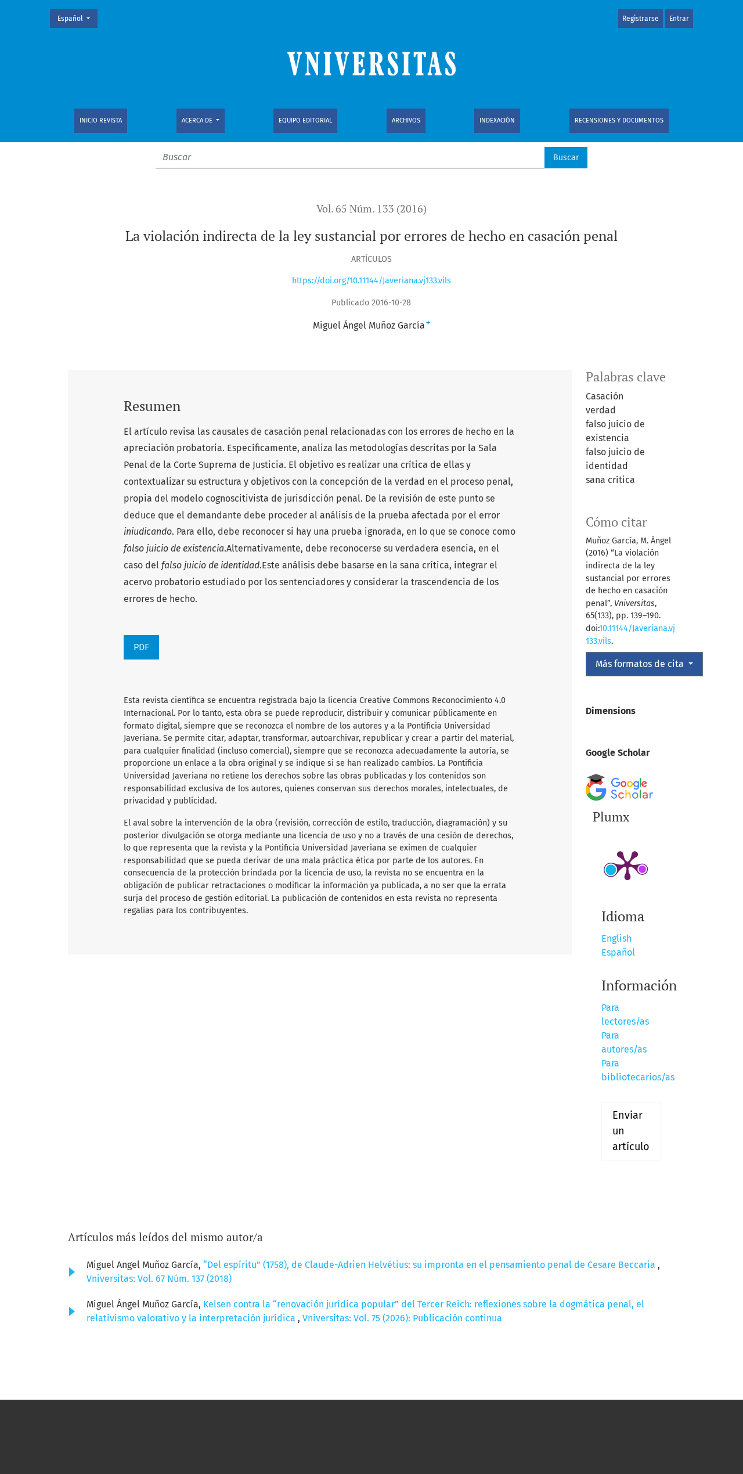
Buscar (566, 158)
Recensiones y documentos (619, 120)
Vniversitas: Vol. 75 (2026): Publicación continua (402, 1318)
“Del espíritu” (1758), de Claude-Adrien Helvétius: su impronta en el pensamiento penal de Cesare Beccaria (430, 1264)
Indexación (497, 120)
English (616, 938)
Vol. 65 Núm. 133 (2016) (371, 208)
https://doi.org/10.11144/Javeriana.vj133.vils (371, 281)
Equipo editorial (305, 120)
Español (77, 18)
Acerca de (198, 120)
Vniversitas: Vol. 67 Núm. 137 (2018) (159, 1278)
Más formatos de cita (641, 663)
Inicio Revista (101, 120)
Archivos (406, 120)
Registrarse (640, 19)
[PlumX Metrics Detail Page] (627, 864)
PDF (141, 647)
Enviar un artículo (631, 1131)
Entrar (679, 19)
